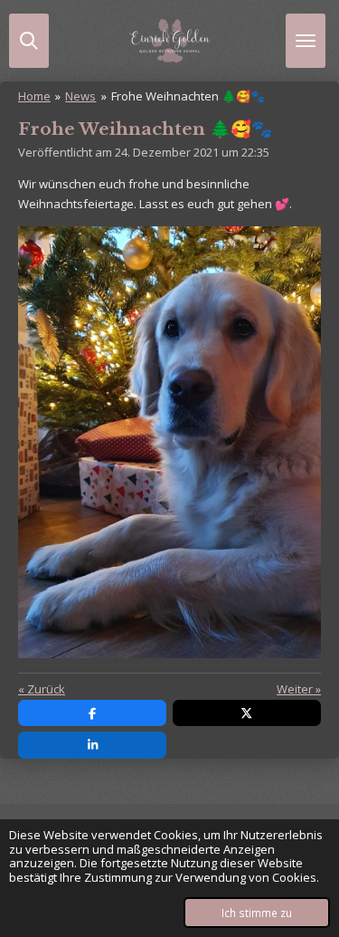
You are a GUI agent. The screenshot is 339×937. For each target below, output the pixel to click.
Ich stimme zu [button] (256, 912)
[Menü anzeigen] (305, 41)
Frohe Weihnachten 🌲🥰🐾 (188, 96)
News (80, 96)
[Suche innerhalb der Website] (29, 41)
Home (34, 96)
